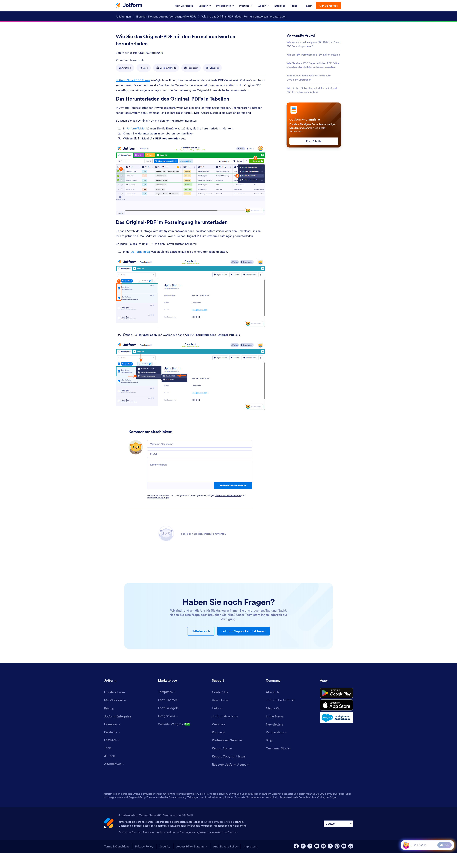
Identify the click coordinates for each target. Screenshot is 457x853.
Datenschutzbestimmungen (228, 495)
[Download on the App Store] (336, 705)
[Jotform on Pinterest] (337, 846)
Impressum (251, 846)
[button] (406, 845)
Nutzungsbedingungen (158, 497)
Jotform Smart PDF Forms (133, 80)
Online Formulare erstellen (219, 821)
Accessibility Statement (191, 846)
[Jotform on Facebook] (296, 846)
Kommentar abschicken (233, 485)
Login (309, 5)
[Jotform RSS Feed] (330, 846)
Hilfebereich (201, 631)
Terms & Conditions (116, 846)
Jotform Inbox (140, 251)
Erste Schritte (314, 141)
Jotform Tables (136, 128)
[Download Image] (259, 209)
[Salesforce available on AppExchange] (336, 717)
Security (164, 846)
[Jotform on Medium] (316, 846)
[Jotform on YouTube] (343, 846)
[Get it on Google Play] (336, 693)
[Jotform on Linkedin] (309, 846)
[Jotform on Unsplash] (350, 846)
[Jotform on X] (303, 846)
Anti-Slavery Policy (225, 846)
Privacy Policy (144, 846)
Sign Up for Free (328, 5)
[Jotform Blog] (323, 846)
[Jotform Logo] (129, 5)
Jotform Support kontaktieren (243, 631)
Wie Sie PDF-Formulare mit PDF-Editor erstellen (313, 54)
